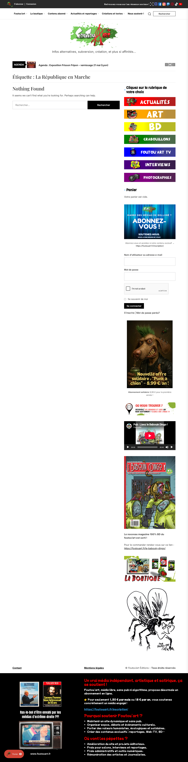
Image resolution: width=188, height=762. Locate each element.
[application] (150, 435)
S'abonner (18, 4)
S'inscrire (129, 312)
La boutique (36, 13)
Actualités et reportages (84, 13)
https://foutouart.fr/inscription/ (150, 246)
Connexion (31, 4)
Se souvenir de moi (138, 299)
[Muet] (167, 447)
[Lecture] (127, 447)
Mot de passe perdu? (148, 312)
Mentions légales (94, 667)
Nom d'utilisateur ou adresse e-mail (143, 254)
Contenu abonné (57, 13)
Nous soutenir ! (136, 13)
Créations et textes (112, 13)
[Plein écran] (171, 447)
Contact (17, 667)
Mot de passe (131, 269)
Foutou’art (19, 13)
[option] (96, 64)
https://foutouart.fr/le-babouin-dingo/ (145, 548)
